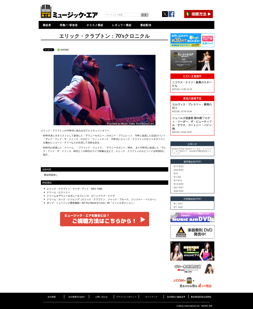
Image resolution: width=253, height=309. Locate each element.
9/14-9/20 (178, 184)
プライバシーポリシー (126, 296)
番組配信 (145, 25)
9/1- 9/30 (178, 207)
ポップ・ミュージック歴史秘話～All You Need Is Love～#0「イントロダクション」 (91, 202)
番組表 (47, 25)
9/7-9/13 (178, 180)
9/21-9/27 (178, 187)
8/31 (176, 173)
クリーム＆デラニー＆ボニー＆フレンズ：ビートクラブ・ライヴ (81, 195)
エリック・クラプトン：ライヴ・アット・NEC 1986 (74, 188)
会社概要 (52, 296)
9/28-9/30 (178, 191)
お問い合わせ (101, 296)
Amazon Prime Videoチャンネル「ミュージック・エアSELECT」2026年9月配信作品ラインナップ (192, 150)
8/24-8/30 (178, 169)
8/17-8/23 (178, 166)
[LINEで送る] (63, 49)
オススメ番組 (95, 25)
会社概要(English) (76, 296)
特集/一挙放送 (69, 25)
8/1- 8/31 (178, 203)
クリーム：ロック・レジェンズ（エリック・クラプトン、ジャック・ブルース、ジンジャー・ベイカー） (102, 199)
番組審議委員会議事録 (201, 296)
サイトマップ (151, 296)
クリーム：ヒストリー (58, 192)
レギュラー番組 (121, 25)
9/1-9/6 (177, 176)
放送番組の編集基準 (176, 296)
